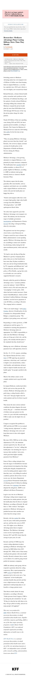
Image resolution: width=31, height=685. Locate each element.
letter (5, 358)
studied (16, 518)
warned (9, 573)
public (8, 132)
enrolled (18, 165)
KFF (12, 625)
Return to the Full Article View (15, 24)
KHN (5, 613)
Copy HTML (16, 54)
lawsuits (6, 224)
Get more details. (8, 30)
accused (6, 480)
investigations (7, 221)
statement (16, 485)
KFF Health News (16, 16)
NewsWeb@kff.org (15, 71)
